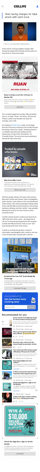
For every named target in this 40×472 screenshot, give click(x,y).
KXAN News (16, 125)
